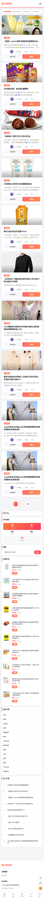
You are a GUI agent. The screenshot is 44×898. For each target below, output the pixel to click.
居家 (4, 728)
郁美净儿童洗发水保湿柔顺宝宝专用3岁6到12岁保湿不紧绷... (25, 680)
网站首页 (4, 875)
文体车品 (6, 741)
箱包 (4, 758)
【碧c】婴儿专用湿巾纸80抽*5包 (17, 816)
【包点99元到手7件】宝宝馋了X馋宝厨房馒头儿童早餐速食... (25, 694)
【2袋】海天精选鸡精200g (15, 828)
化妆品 (5, 723)
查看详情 (12, 56)
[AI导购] (40, 883)
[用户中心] (40, 878)
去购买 (31, 56)
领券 (14, 573)
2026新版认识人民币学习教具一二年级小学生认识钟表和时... (25, 665)
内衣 (4, 754)
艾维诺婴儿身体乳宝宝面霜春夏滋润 (18, 184)
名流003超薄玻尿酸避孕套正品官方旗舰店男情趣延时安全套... (25, 566)
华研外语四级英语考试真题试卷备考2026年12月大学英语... (25, 609)
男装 (4, 750)
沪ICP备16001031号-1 (8, 888)
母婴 (4, 719)
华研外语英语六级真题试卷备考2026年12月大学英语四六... (25, 637)
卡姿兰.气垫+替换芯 (13, 822)
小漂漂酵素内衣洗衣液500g (15, 835)
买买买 (7, 37)
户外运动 (6, 767)
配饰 (4, 763)
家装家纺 (6, 771)
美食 (4, 736)
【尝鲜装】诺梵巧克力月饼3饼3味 (17, 136)
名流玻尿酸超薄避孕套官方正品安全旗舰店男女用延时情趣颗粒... (25, 594)
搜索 (37, 552)
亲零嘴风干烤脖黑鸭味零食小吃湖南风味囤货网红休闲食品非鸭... (25, 623)
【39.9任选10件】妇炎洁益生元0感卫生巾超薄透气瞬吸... (25, 580)
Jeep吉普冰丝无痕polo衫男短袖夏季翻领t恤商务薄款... (22, 842)
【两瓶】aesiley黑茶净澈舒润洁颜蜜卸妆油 (21, 41)
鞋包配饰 (6, 732)
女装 (4, 715)
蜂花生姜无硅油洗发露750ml (15, 231)
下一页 (21, 504)
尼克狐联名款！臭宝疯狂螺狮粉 (16, 89)
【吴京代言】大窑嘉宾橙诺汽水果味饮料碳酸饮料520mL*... (25, 651)
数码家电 (6, 745)
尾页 (28, 504)
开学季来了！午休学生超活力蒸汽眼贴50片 (20, 804)
